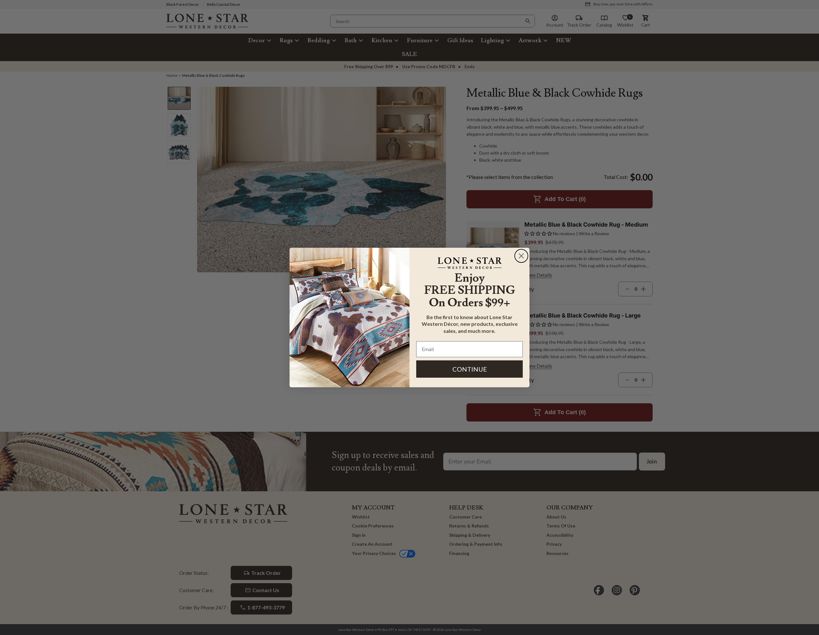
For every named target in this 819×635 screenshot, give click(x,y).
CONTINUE (469, 369)
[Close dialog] (521, 255)
